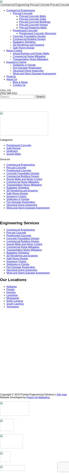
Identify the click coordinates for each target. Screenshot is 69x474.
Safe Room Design (23, 47)
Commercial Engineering (20, 10)
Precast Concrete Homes (33, 24)
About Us (11, 79)
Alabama (11, 286)
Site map (62, 394)
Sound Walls (13, 154)
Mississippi (12, 298)
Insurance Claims (16, 62)
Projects (11, 76)
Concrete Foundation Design (29, 36)
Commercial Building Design (29, 39)
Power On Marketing (38, 397)
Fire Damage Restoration (27, 67)
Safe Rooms (13, 148)
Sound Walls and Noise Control (24, 179)
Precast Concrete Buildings (34, 22)
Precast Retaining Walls (33, 27)
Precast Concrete (23, 13)
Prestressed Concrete (25, 30)
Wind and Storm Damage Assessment (34, 73)
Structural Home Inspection (28, 70)
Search (40, 96)
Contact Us (19, 85)
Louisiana (12, 295)
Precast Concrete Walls (32, 16)
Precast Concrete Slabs (32, 19)
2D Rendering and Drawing (28, 45)
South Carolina (15, 303)
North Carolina (14, 301)
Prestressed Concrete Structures (37, 33)
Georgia (11, 292)
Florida (10, 289)
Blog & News (20, 82)
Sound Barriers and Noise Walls (31, 53)
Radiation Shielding (24, 42)
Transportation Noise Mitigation (30, 59)
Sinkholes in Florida (24, 65)
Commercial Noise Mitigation (29, 56)
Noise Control (14, 50)
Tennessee (12, 306)
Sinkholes (12, 151)
